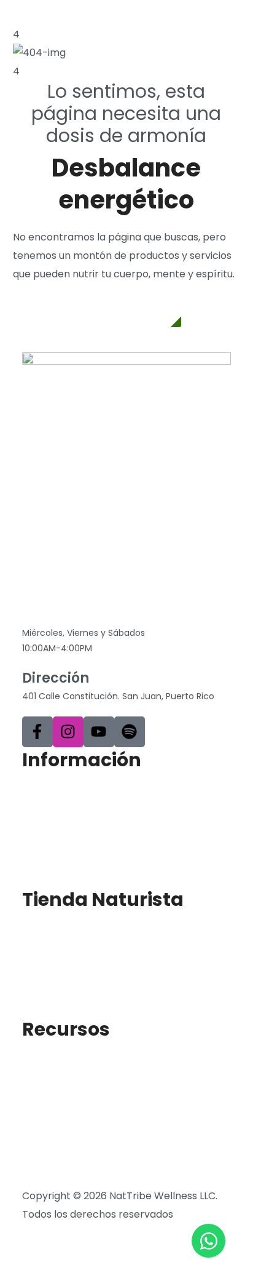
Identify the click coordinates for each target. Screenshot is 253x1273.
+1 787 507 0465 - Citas (101, 614)
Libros (36, 1104)
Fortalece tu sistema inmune (91, 1145)
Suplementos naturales (78, 934)
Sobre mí (44, 794)
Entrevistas (49, 1124)
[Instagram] (68, 731)
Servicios (43, 855)
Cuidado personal (64, 974)
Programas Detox (64, 954)
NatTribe (43, 835)
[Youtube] (99, 731)
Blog (32, 1064)
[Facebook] (37, 731)
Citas (34, 875)
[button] (126, 311)
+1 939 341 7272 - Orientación (102, 596)
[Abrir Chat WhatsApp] (208, 1241)
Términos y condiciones (79, 1177)
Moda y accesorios (67, 995)
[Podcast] (129, 731)
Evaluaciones (53, 1084)
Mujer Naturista (58, 814)
